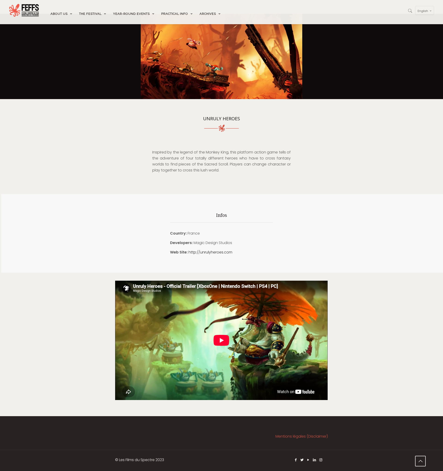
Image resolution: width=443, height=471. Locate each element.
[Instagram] (320, 459)
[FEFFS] (24, 10)
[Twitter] (302, 459)
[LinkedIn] (314, 459)
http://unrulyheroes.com (210, 252)
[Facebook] (295, 459)
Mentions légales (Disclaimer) (301, 436)
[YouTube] (308, 459)
